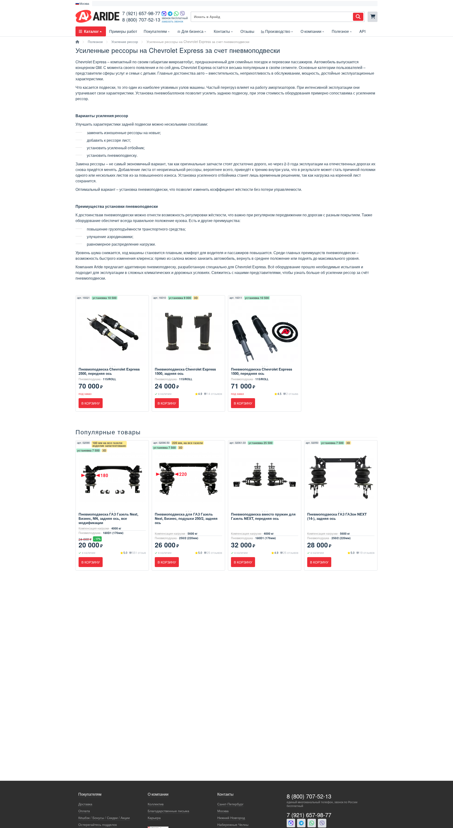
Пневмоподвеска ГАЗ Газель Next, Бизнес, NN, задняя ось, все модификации (108, 518)
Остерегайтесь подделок (97, 824)
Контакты (222, 31)
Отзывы (247, 31)
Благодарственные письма (168, 811)
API (362, 31)
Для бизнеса (192, 31)
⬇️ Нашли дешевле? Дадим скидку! (224, 3)
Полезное (340, 31)
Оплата (84, 811)
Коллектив (156, 804)
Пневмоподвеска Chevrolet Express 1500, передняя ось (261, 371)
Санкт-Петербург (230, 804)
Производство (277, 31)
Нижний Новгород (231, 817)
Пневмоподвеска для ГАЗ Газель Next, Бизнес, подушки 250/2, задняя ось (186, 518)
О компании (311, 31)
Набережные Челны (232, 824)
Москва (223, 811)
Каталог (91, 31)
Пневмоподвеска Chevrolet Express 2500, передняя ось (109, 371)
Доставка (85, 804)
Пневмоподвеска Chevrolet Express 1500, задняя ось (185, 371)
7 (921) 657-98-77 (141, 13)
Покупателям (155, 31)
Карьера (154, 817)
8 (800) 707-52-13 (141, 19)
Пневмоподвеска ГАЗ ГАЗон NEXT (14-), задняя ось (337, 516)
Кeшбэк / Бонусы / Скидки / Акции (104, 817)
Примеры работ (123, 31)
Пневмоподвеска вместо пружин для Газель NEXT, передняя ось (263, 516)
